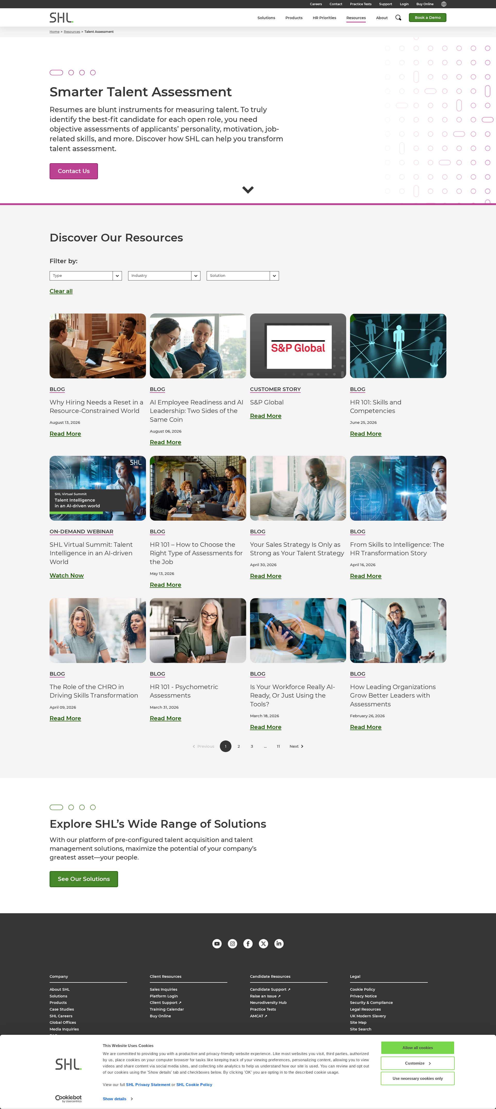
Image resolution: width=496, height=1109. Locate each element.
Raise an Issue (265, 996)
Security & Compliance (371, 1002)
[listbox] (86, 275)
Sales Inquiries (163, 989)
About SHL (59, 989)
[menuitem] (266, 18)
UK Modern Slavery (368, 1016)
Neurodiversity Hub (268, 1002)
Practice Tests (360, 4)
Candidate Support (270, 989)
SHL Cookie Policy (194, 1084)
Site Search (360, 1029)
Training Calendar (167, 1009)
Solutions (266, 17)
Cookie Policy (362, 989)
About (382, 17)
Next (294, 746)
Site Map (358, 1022)
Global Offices (63, 1022)
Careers (316, 4)
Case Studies (62, 1009)
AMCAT (258, 1016)
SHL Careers (61, 1016)
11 (278, 746)
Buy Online (424, 4)
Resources (356, 17)
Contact (336, 4)
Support (385, 4)
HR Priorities (324, 17)
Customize (414, 1063)
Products (294, 17)
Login (404, 4)
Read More (65, 434)
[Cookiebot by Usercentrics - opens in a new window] (68, 1099)
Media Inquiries (64, 1029)
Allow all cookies (417, 1047)
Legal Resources (365, 1009)
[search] (401, 17)
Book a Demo (428, 17)
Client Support (166, 1002)
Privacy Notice (363, 996)
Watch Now (67, 575)
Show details (114, 1099)
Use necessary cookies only (418, 1078)
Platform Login (164, 996)
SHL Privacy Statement (148, 1084)
